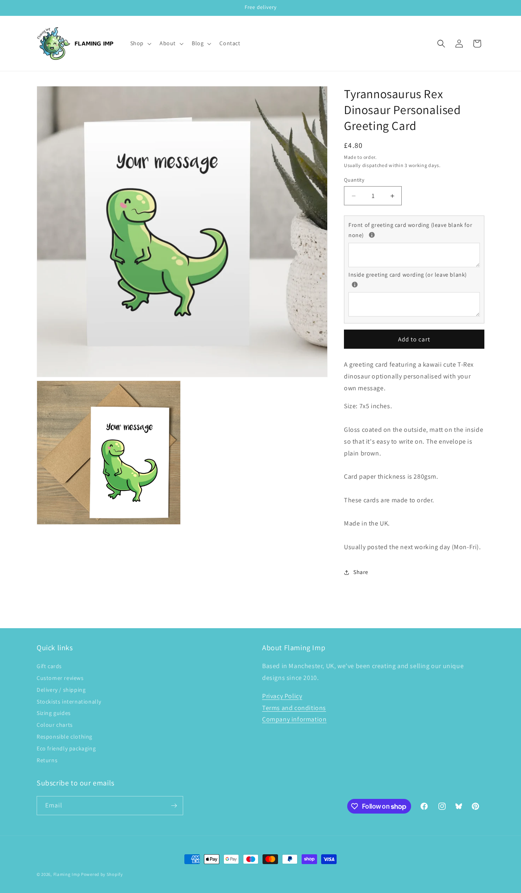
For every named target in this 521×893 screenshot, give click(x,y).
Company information (294, 719)
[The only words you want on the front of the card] (372, 235)
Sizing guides (54, 713)
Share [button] (360, 572)
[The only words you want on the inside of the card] (355, 285)
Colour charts (55, 724)
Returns (47, 760)
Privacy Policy (282, 696)
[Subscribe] (174, 805)
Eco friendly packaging (66, 748)
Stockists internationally (69, 701)
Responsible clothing (64, 736)
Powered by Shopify (102, 874)
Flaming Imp (66, 874)
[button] (140, 43)
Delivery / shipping (61, 689)
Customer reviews (60, 678)
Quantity (354, 179)
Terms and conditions (294, 708)
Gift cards (49, 666)
